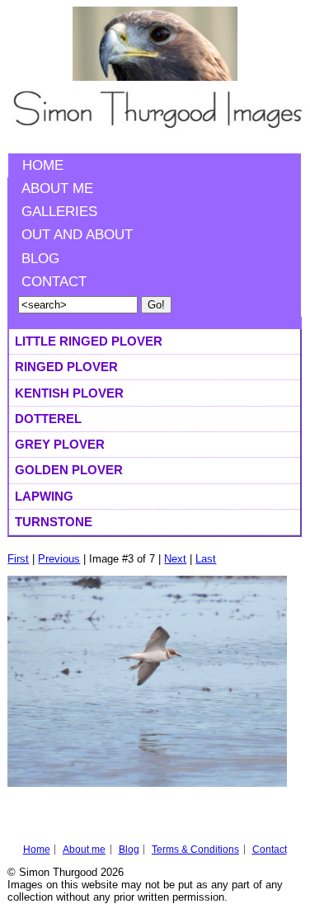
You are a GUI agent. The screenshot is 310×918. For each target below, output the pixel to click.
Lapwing (44, 496)
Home (42, 165)
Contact (54, 282)
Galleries (59, 211)
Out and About (77, 234)
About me (57, 188)
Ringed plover (66, 367)
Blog (40, 258)
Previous (59, 559)
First (18, 559)
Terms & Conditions (195, 849)
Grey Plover (60, 444)
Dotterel (48, 419)
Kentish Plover (69, 393)
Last (205, 559)
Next (175, 559)
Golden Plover (69, 470)
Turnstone (53, 522)
